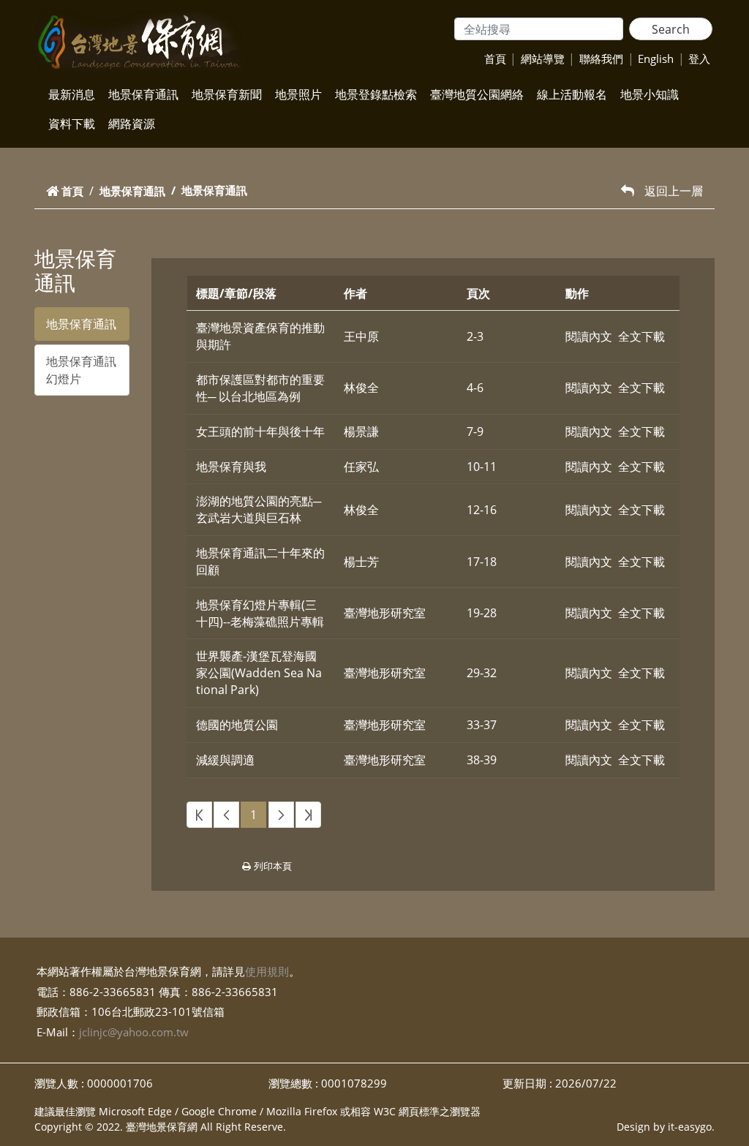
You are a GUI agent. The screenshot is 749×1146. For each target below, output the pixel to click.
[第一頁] (199, 815)
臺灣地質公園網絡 (477, 94)
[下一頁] (281, 815)
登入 (699, 58)
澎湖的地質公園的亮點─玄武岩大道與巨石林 (258, 509)
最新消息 (71, 94)
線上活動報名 (572, 94)
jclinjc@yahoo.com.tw (134, 1032)
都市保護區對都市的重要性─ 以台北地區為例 (260, 388)
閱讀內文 (588, 336)
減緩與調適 (225, 760)
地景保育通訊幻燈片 (81, 370)
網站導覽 (543, 58)
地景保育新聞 (227, 94)
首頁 (495, 58)
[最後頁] (308, 815)
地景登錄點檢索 (376, 94)
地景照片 (298, 94)
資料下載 (71, 124)
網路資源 (131, 124)
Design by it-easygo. (666, 1127)
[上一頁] (226, 815)
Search (671, 29)
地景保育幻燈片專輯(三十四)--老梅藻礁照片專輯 (260, 613)
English (656, 58)
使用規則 (267, 971)
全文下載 (641, 336)
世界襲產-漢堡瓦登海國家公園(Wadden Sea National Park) (259, 673)
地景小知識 (649, 94)
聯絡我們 (601, 58)
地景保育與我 (231, 467)
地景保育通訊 (143, 94)
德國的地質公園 (237, 725)
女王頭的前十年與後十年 (260, 431)
